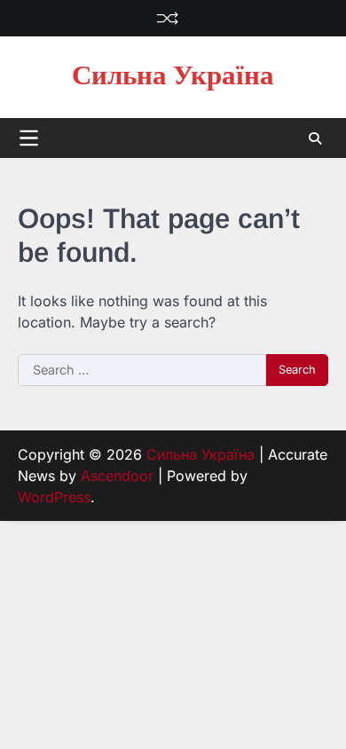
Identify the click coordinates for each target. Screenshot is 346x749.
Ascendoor (117, 476)
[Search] (315, 138)
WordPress (54, 497)
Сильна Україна (173, 76)
